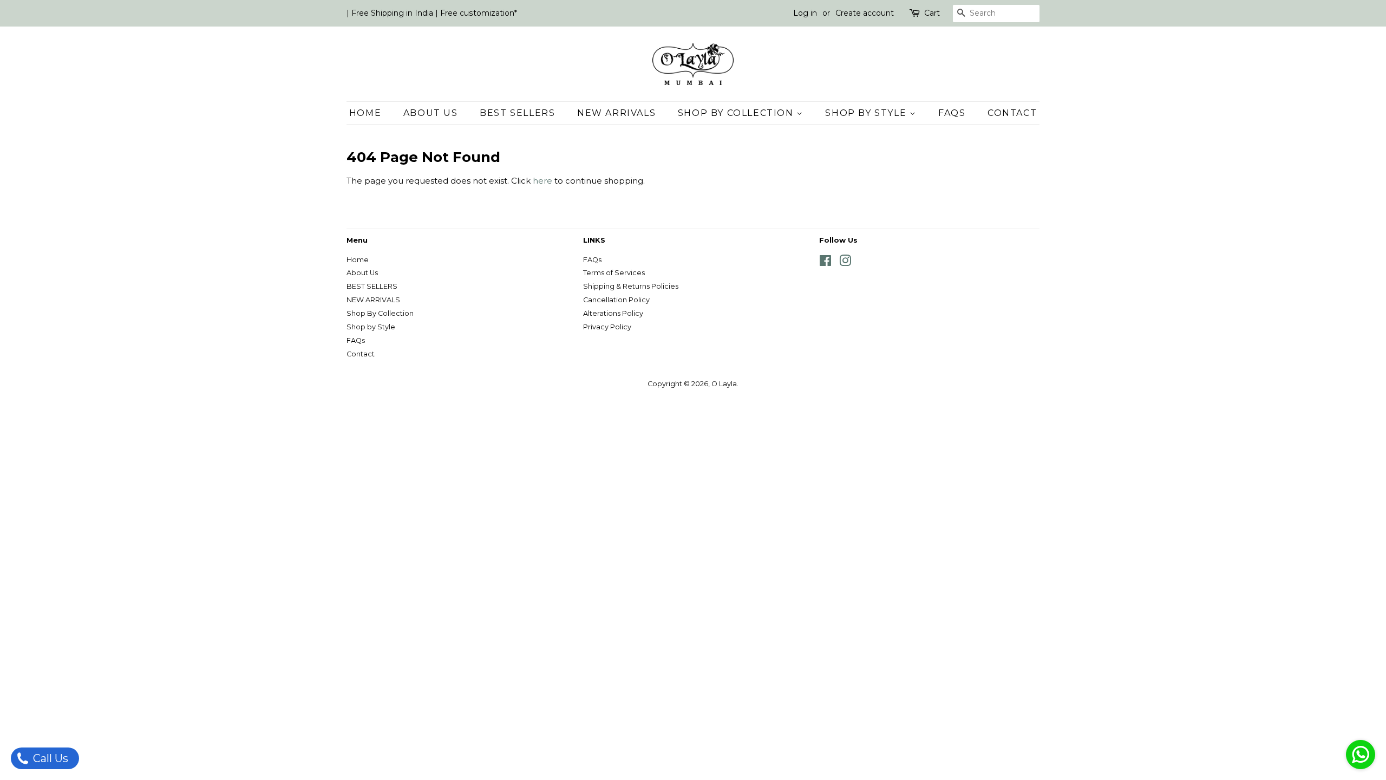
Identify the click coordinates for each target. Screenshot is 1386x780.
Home (365, 113)
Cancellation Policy (616, 300)
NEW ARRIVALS (616, 113)
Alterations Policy (613, 313)
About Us (430, 113)
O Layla (724, 384)
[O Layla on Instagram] (845, 263)
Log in (805, 13)
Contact (1012, 113)
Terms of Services (614, 273)
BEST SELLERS (517, 113)
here (542, 181)
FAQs (951, 113)
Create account (864, 13)
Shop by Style (867, 113)
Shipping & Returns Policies (630, 286)
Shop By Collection (737, 113)
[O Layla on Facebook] (825, 263)
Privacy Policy (607, 327)
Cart (932, 13)
